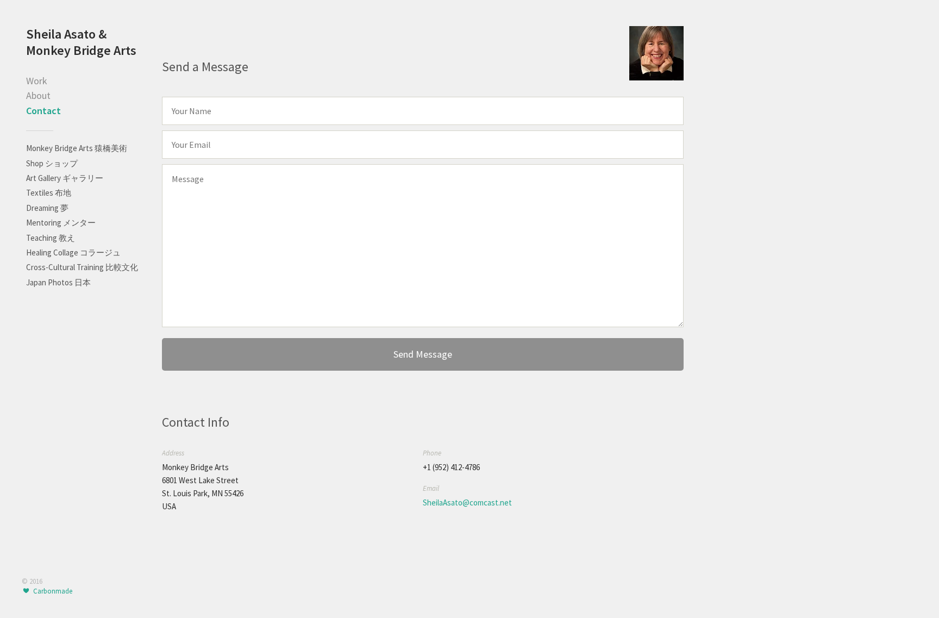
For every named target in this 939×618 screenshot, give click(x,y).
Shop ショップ (52, 163)
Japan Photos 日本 (58, 282)
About (38, 95)
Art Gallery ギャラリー (64, 178)
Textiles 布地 (48, 192)
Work (36, 80)
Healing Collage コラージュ (73, 252)
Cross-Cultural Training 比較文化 (82, 267)
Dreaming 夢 (47, 208)
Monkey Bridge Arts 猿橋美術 (76, 148)
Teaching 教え (50, 237)
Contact (43, 110)
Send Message (422, 354)
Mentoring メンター (61, 222)
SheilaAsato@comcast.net (467, 502)
